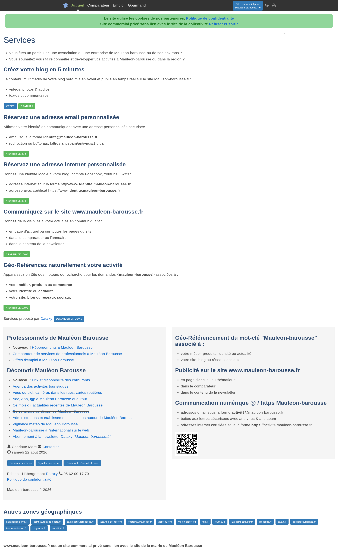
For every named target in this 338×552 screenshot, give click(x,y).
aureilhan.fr (58, 528)
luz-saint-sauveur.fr (242, 521)
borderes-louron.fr (16, 528)
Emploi (118, 5)
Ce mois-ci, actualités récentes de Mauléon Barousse (58, 405)
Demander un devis (21, 463)
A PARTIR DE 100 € (17, 254)
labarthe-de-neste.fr (111, 521)
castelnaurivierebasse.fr (80, 521)
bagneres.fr (39, 528)
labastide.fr (265, 521)
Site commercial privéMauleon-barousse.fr (247, 6)
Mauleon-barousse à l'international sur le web (51, 430)
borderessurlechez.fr (304, 521)
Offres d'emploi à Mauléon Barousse (43, 360)
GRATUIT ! (27, 106)
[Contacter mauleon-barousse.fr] (273, 5)
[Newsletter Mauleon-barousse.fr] (266, 5)
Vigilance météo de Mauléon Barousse (45, 424)
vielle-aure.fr (165, 521)
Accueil (77, 5)
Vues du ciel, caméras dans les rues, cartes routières (57, 392)
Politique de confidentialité (210, 18)
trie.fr (205, 521)
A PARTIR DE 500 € (17, 307)
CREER (10, 106)
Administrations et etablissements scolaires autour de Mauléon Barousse (74, 418)
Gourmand (137, 5)
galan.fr (282, 521)
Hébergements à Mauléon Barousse (62, 347)
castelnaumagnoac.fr (140, 521)
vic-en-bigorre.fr (187, 521)
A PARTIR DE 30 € (16, 153)
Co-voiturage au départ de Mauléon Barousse (51, 411)
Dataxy (46, 318)
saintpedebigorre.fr (16, 521)
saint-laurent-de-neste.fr (47, 521)
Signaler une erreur (49, 463)
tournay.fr (220, 521)
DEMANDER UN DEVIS (69, 318)
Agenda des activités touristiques (40, 386)
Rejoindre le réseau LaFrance (82, 463)
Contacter (50, 447)
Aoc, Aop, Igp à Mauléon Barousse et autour (50, 399)
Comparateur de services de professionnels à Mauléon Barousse (67, 354)
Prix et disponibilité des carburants (61, 380)
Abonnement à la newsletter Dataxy (62, 436)
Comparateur (98, 5)
